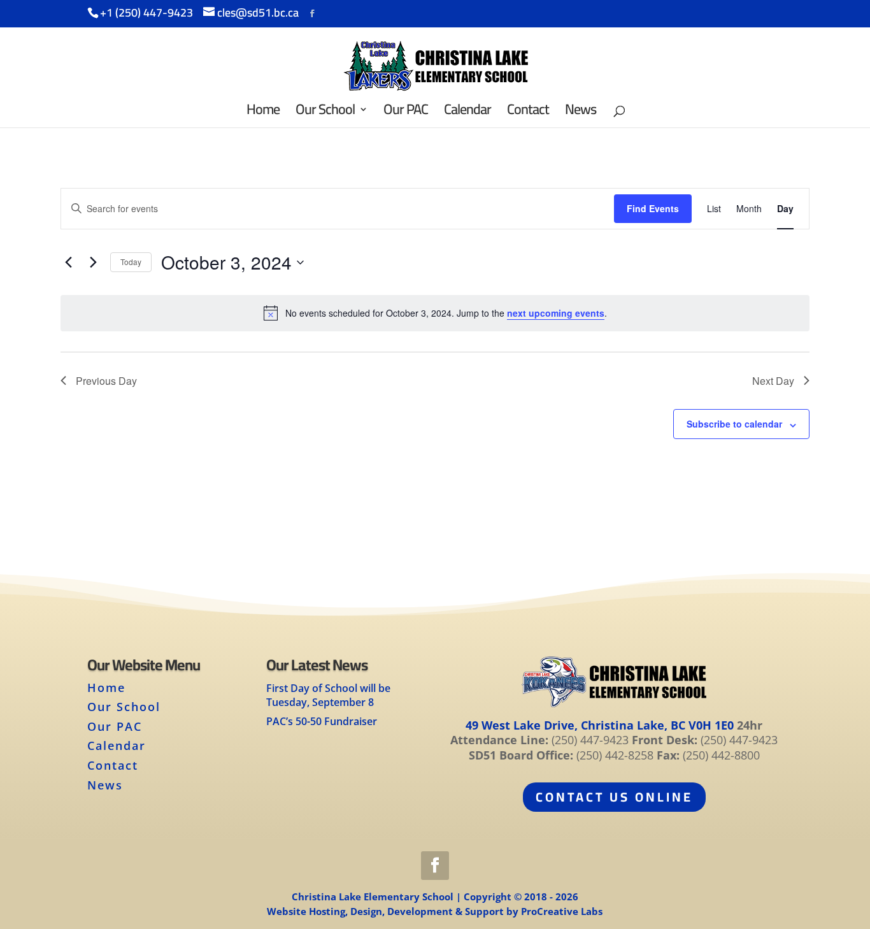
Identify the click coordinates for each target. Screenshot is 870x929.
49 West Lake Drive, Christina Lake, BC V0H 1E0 (600, 725)
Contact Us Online (614, 797)
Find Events (653, 208)
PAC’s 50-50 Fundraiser (321, 721)
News (105, 785)
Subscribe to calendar (734, 423)
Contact (112, 765)
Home (106, 687)
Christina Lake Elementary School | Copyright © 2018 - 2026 (435, 896)
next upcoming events (555, 312)
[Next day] (93, 262)
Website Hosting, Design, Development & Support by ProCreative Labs (435, 911)
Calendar (116, 745)
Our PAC (114, 726)
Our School (123, 706)
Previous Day (106, 380)
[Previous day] (68, 262)
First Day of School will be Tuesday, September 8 (328, 695)
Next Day (773, 380)
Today (130, 261)
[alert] (435, 313)
